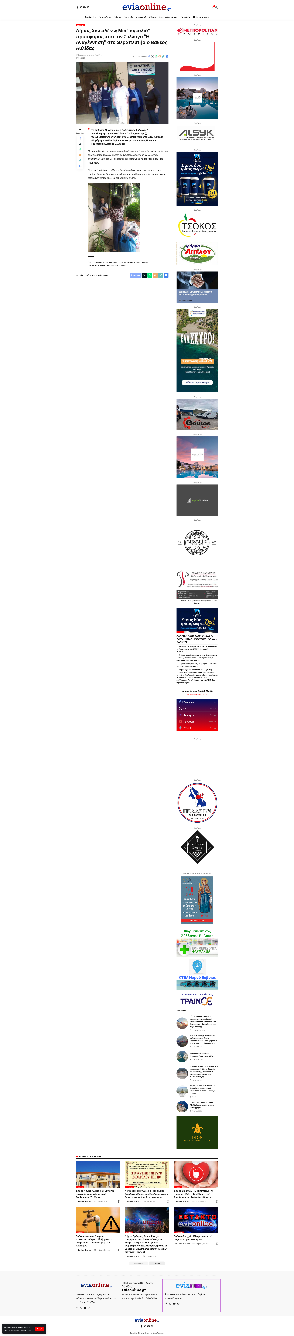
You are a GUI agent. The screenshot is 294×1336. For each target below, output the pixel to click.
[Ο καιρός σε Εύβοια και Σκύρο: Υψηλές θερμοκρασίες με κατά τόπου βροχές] (182, 1106)
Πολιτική (80, 1187)
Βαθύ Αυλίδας (97, 262)
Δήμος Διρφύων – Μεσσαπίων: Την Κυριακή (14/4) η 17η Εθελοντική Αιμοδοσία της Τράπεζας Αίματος (193, 1194)
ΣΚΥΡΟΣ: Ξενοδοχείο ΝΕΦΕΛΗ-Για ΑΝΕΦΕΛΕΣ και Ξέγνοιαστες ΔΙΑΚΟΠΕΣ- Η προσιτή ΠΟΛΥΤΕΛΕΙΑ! (197, 649)
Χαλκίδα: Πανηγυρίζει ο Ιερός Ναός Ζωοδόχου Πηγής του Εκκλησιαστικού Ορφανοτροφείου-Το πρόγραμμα (146, 1194)
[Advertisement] (197, 758)
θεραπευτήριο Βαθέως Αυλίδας (136, 262)
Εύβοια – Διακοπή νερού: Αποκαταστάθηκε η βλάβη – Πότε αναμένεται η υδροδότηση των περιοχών (94, 1241)
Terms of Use (25, 1330)
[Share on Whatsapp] (156, 56)
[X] (80, 7)
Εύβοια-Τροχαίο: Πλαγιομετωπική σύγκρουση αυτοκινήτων (193, 1238)
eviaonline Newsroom (84, 1201)
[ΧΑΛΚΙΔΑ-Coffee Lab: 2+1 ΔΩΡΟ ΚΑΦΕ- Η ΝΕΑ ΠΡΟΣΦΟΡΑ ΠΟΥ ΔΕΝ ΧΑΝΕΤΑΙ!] (197, 620)
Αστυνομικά (179, 1232)
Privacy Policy (10, 1330)
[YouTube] (84, 7)
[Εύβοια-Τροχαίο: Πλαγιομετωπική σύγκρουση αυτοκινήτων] (196, 1220)
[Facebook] (77, 7)
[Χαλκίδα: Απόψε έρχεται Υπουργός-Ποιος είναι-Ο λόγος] (182, 1056)
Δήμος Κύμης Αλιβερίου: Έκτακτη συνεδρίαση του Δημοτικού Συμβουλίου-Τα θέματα (95, 1194)
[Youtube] (197, 722)
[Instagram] (87, 7)
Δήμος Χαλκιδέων (110, 262)
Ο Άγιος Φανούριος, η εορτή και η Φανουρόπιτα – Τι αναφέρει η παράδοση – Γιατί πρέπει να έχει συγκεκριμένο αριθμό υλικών (197, 657)
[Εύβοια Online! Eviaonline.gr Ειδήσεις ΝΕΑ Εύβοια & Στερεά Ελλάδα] (147, 7)
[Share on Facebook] (149, 56)
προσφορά (123, 265)
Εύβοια (120, 262)
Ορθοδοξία (129, 1187)
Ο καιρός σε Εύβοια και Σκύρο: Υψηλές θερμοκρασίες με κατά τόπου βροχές (202, 1105)
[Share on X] (152, 56)
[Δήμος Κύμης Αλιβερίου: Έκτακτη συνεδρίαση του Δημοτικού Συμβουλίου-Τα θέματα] (98, 1174)
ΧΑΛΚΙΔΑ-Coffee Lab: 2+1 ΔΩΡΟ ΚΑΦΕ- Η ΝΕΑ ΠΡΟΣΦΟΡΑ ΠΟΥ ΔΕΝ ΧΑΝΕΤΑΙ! (197, 639)
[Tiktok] (197, 728)
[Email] (159, 56)
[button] (39, 1329)
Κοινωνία (80, 25)
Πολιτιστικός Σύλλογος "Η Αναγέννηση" (103, 265)
